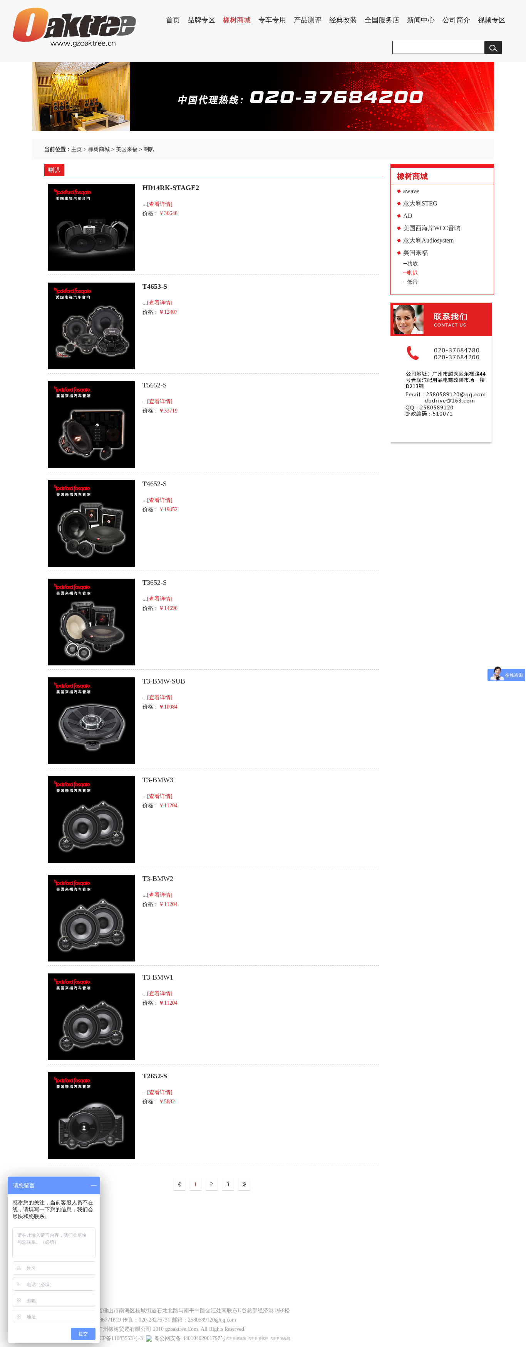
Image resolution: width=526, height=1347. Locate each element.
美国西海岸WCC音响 (432, 228)
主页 (76, 149)
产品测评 (308, 20)
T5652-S (154, 385)
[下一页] (244, 1185)
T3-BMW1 (157, 977)
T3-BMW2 (157, 878)
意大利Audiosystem (428, 240)
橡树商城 (237, 20)
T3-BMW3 (157, 780)
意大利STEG (420, 203)
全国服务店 (382, 20)
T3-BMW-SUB (163, 681)
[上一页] (179, 1185)
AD (407, 215)
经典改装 (343, 20)
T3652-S (154, 582)
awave (411, 191)
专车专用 (272, 20)
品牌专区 (201, 20)
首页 (173, 20)
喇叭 (149, 149)
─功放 (410, 263)
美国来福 (126, 149)
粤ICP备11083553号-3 (117, 1338)
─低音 (410, 282)
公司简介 (456, 20)
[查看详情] (160, 204)
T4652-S (154, 484)
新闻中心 (421, 20)
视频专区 (492, 20)
